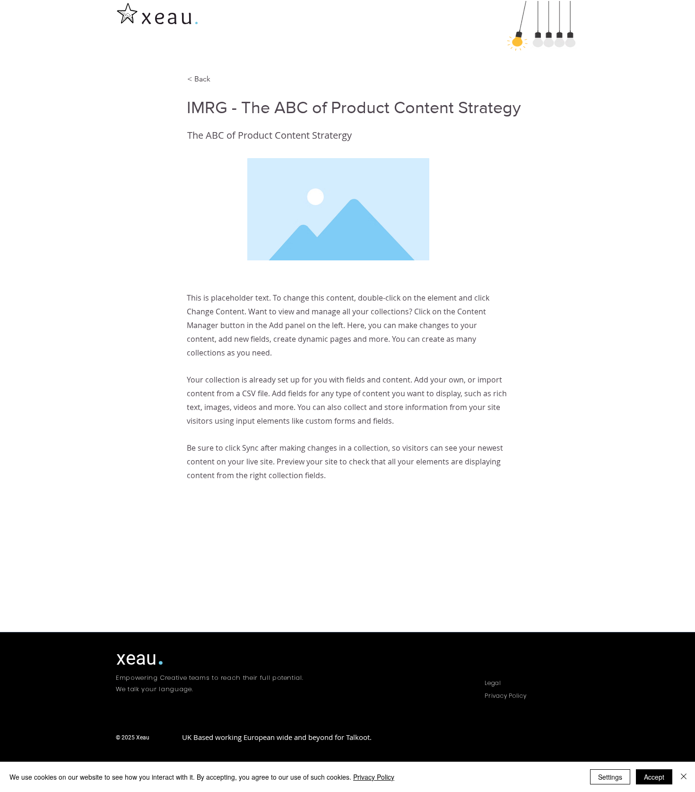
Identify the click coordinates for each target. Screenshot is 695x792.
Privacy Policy (373, 777)
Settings (610, 777)
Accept (654, 777)
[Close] (683, 776)
